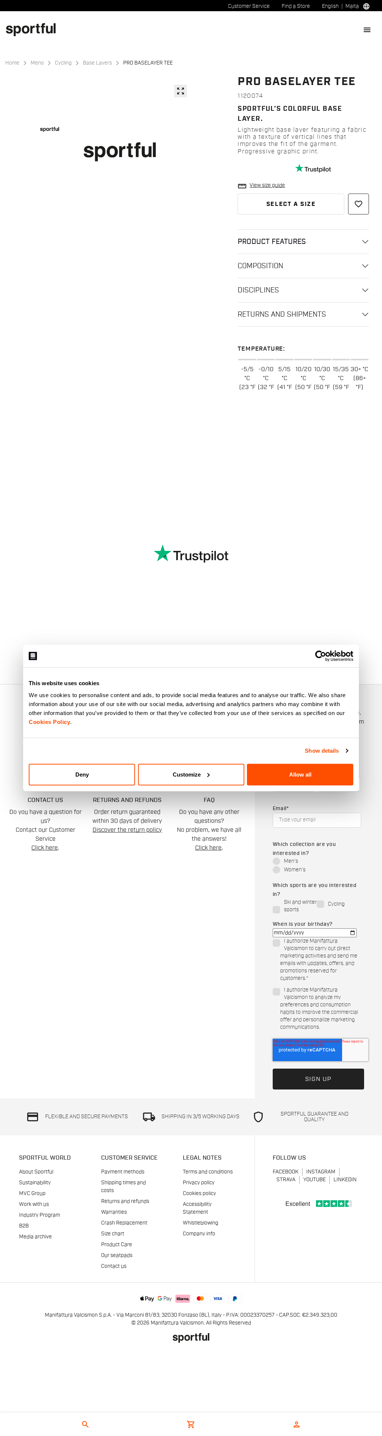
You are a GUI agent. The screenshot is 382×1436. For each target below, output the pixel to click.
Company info (199, 1233)
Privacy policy (199, 1182)
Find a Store (296, 6)
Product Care (116, 1244)
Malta (352, 6)
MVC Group (32, 1193)
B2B (24, 1226)
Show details (322, 750)
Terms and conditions (208, 1172)
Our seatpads (116, 1255)
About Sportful (36, 1172)
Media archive (35, 1236)
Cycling (63, 63)
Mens (37, 63)
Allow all (300, 774)
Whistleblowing (200, 1223)
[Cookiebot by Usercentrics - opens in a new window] (320, 656)
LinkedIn (345, 1179)
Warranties (114, 1212)
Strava (285, 1179)
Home (12, 63)
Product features (272, 241)
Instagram (320, 1172)
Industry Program (39, 1215)
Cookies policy (199, 1193)
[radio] (317, 861)
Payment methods (122, 1172)
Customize (187, 774)
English (330, 6)
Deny (82, 774)
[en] (34, 29)
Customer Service (249, 6)
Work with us (34, 1204)
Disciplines (258, 290)
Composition (260, 266)
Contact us (113, 1266)
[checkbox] (317, 866)
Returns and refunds (125, 1201)
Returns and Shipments (282, 314)
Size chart (112, 1233)
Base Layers (97, 63)
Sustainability (35, 1182)
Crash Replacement (124, 1223)
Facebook (285, 1172)
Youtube (314, 1179)
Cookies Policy (49, 721)
